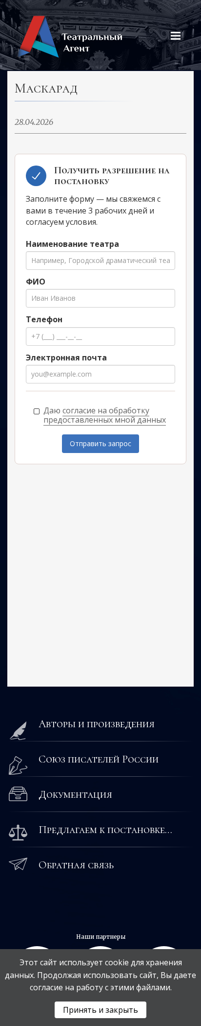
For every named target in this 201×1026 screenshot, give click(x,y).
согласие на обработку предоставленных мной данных (104, 415)
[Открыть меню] (175, 36)
